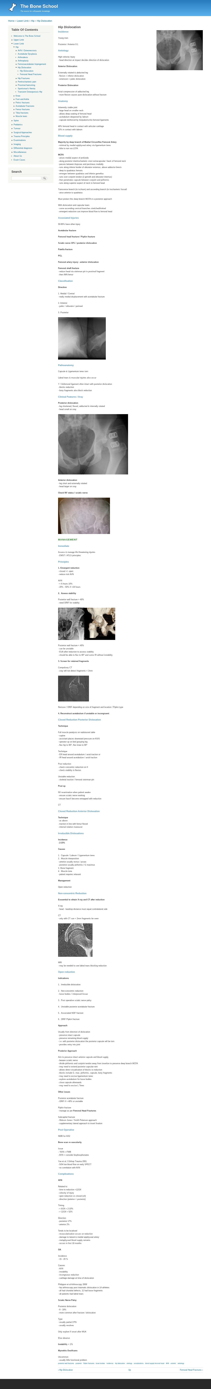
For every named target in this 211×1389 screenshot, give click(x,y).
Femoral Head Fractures (191, 1370)
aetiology (181, 1363)
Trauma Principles (22, 136)
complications (138, 1363)
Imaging (17, 144)
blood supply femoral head (154, 1363)
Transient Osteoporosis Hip (30, 92)
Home (11, 20)
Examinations (20, 140)
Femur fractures (23, 109)
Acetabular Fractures (25, 106)
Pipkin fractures (88, 1363)
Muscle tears (21, 116)
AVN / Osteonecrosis (27, 50)
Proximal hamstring (26, 85)
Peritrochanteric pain (27, 82)
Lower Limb (23, 20)
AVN (167, 1363)
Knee (18, 96)
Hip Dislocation (44, 20)
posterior (79, 1363)
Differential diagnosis (23, 148)
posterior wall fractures (66, 1363)
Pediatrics (18, 124)
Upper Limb (19, 40)
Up (129, 1370)
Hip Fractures (24, 78)
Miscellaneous (20, 152)
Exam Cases (19, 160)
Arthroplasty (23, 61)
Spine (16, 120)
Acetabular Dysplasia (27, 54)
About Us (18, 156)
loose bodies (100, 1363)
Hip (32, 20)
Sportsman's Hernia (26, 88)
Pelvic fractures (23, 102)
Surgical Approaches (23, 132)
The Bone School (39, 6)
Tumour (17, 128)
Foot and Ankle (22, 99)
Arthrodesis (23, 57)
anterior (173, 1363)
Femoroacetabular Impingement (32, 64)
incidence (110, 1363)
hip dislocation (120, 1363)
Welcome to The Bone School (27, 36)
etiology (129, 1363)
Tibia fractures (22, 113)
